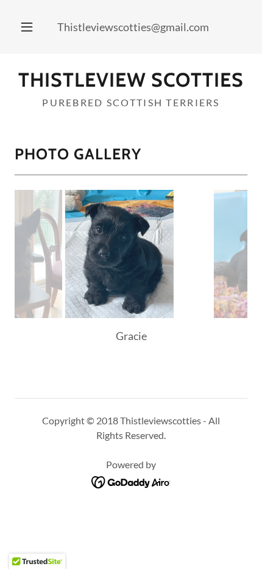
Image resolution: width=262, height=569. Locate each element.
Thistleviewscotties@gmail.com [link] (133, 27)
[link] (131, 80)
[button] (27, 27)
